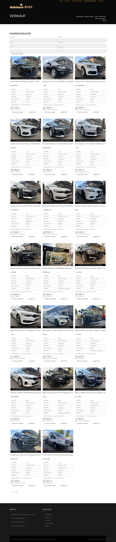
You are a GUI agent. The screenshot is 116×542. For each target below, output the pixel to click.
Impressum (91, 539)
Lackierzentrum (48, 523)
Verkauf (46, 517)
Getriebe (60, 42)
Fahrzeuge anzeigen (17, 53)
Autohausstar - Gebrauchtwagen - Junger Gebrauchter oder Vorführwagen (35, 539)
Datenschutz (98, 539)
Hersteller (12, 37)
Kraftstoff (60, 37)
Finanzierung (48, 514)
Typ (11, 47)
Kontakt (46, 526)
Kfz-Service (47, 520)
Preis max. (61, 47)
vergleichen (31, 112)
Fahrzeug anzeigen (17, 112)
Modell (11, 42)
